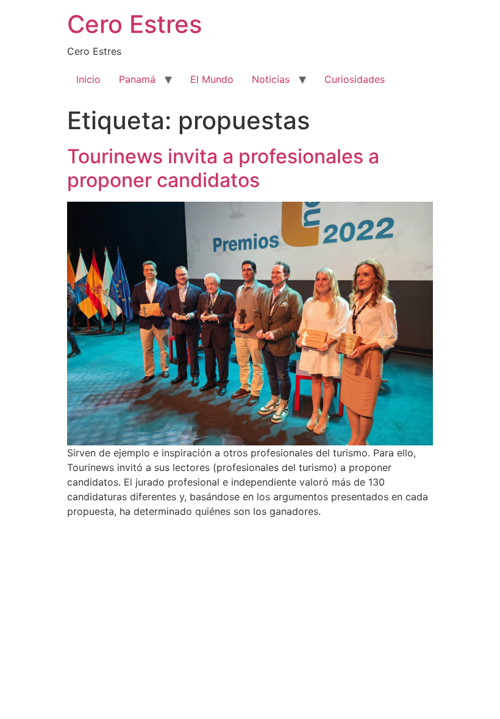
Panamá (137, 79)
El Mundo (212, 79)
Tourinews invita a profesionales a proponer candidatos (223, 167)
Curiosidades (354, 79)
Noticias (271, 79)
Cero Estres (134, 24)
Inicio (88, 79)
